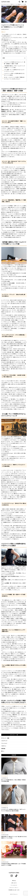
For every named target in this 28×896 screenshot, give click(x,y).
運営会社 (14, 880)
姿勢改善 (3, 748)
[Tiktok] (16, 875)
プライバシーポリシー (14, 887)
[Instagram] (11, 875)
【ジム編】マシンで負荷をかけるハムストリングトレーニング (14, 70)
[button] (24, 58)
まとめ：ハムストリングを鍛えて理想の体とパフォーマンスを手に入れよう (14, 78)
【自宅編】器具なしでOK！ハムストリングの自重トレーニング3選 (14, 66)
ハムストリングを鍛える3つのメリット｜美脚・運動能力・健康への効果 (14, 62)
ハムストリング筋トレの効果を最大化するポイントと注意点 (14, 74)
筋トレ (2, 751)
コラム (5, 4)
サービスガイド (14, 885)
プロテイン (3, 746)
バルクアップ (4, 740)
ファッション (4, 743)
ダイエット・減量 (5, 738)
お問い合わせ (14, 882)
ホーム (2, 4)
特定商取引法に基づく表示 (14, 889)
